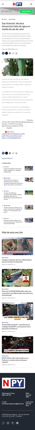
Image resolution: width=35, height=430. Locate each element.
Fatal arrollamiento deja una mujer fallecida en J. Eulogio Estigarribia (12, 170)
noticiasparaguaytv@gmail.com (13, 402)
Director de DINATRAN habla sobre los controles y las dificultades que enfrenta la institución (17, 293)
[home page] (17, 4)
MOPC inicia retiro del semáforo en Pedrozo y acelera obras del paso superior (15, 360)
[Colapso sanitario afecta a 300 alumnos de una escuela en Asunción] (17, 246)
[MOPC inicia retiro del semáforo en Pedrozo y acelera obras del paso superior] (17, 344)
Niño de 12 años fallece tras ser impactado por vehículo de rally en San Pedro (13, 222)
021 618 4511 (29, 403)
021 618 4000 (28, 395)
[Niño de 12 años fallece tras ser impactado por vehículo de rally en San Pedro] (29, 220)
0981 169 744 (8, 394)
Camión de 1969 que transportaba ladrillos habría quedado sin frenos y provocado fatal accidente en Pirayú (13, 196)
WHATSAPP (26, 11)
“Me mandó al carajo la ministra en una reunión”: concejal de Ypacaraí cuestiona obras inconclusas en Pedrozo (13, 182)
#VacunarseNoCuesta (14, 136)
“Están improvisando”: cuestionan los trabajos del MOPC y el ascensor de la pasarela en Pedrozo (16, 327)
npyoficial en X (7, 158)
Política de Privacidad (16, 417)
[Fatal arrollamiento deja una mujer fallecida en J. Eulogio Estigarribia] (29, 168)
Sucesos (6, 166)
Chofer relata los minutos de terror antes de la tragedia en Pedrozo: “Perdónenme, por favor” (13, 210)
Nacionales (12, 19)
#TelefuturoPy (19, 134)
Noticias (4, 19)
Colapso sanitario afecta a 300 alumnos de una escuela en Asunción (17, 261)
